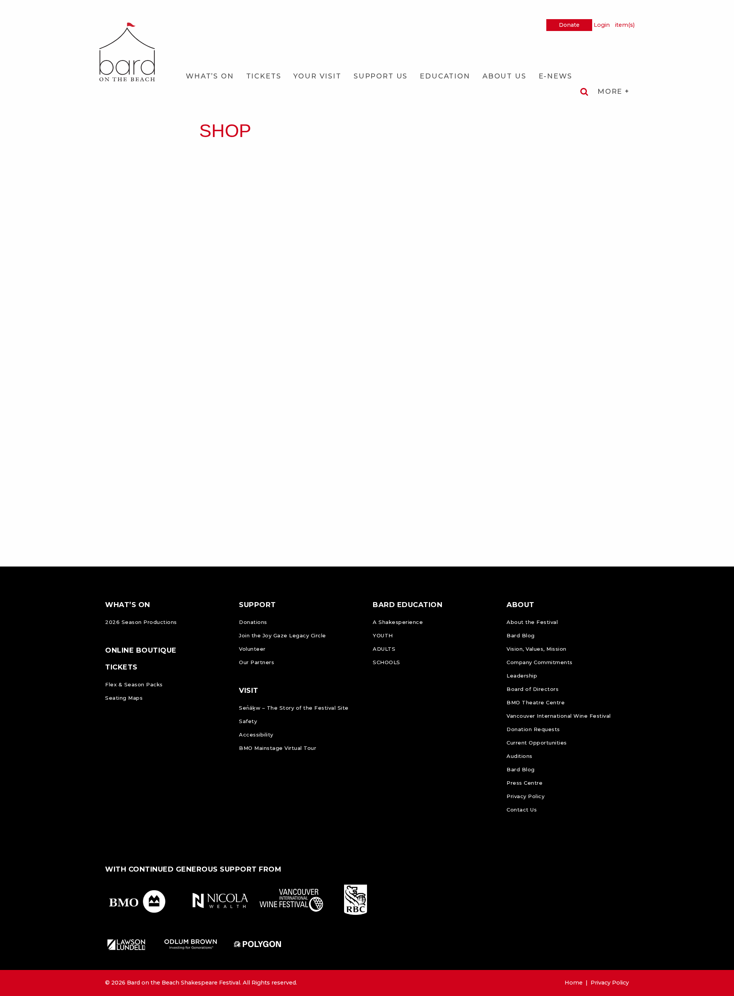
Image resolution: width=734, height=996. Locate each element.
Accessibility (256, 734)
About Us (504, 76)
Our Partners (256, 662)
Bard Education (407, 604)
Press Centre (524, 783)
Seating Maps (124, 698)
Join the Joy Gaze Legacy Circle (282, 635)
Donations (253, 622)
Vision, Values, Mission (537, 649)
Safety (248, 721)
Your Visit (317, 76)
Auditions (520, 756)
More (611, 91)
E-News (555, 76)
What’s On (210, 76)
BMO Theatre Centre (536, 702)
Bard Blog (521, 635)
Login (602, 24)
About (520, 604)
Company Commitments (540, 662)
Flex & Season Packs (134, 684)
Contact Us (522, 810)
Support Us (381, 76)
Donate (569, 24)
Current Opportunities (537, 743)
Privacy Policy (525, 796)
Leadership (522, 676)
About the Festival (532, 622)
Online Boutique (141, 650)
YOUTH (383, 635)
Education (445, 76)
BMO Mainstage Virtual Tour (277, 748)
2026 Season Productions (141, 622)
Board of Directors (533, 689)
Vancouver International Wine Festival (559, 716)
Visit (248, 690)
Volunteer (252, 649)
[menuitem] (210, 76)
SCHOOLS (386, 662)
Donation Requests (533, 729)
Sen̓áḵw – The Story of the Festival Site (294, 708)
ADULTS (384, 649)
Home (574, 982)
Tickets (263, 76)
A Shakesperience (398, 622)
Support (257, 604)
